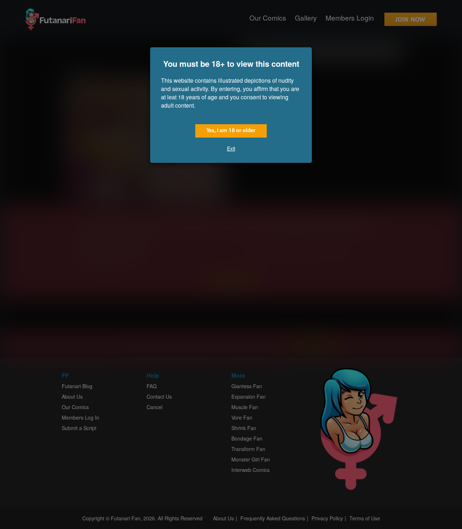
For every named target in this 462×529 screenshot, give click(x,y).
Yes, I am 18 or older (231, 131)
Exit (231, 148)
